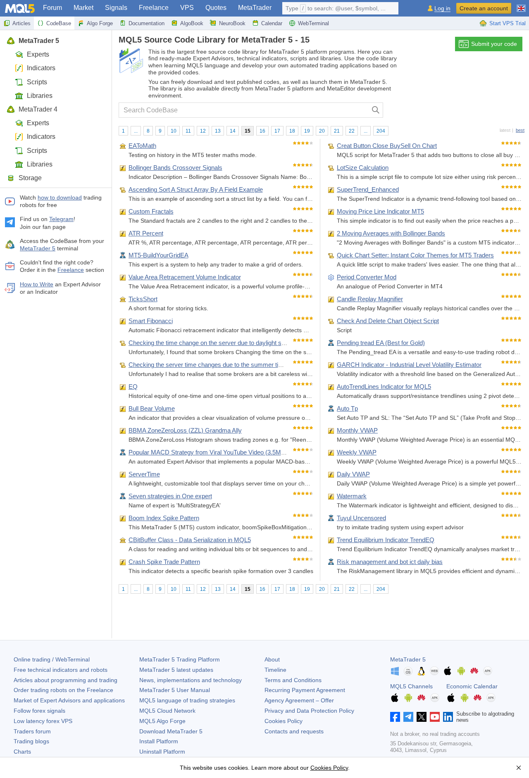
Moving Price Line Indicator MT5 (380, 211)
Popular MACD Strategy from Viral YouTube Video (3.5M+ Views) (217, 452)
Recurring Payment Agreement (304, 690)
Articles (21, 23)
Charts (22, 751)
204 (380, 131)
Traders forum (32, 731)
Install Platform (158, 741)
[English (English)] (521, 5)
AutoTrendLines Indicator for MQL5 (384, 386)
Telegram (61, 219)
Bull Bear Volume (152, 408)
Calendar (271, 23)
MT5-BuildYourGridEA (158, 255)
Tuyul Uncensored (361, 517)
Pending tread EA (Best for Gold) (381, 342)
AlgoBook (191, 23)
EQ (133, 386)
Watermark (352, 496)
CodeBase (58, 23)
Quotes (215, 7)
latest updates (176, 669)
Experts (38, 54)
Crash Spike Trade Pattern (164, 561)
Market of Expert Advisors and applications (69, 700)
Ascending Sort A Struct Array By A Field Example (196, 189)
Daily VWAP (353, 474)
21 (337, 131)
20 (322, 131)
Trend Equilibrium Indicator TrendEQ (385, 539)
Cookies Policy (283, 721)
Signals (116, 7)
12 (203, 131)
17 (277, 131)
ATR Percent (146, 233)
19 (307, 131)
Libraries (39, 95)
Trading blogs (31, 741)
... (136, 131)
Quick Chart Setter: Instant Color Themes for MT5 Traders (415, 255)
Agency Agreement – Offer (299, 700)
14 (233, 131)
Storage (30, 177)
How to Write (36, 284)
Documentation (146, 23)
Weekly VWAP (356, 452)
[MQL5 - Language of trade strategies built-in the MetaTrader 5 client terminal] (20, 8)
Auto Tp (347, 408)
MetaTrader (255, 7)
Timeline (275, 669)
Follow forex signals (39, 710)
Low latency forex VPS (43, 721)
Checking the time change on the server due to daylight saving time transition (232, 342)
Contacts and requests (294, 731)
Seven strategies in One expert (170, 496)
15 (247, 131)
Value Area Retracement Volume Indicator (185, 277)
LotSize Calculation (362, 167)
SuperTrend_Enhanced (368, 189)
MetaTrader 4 (38, 109)
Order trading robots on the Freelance (63, 690)
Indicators (41, 67)
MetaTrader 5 (39, 40)
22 (352, 131)
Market (83, 7)
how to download (60, 197)
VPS (187, 7)
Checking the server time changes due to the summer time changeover (224, 364)
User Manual (174, 690)
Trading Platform (179, 659)
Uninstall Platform (162, 751)
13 (218, 131)
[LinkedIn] (448, 717)
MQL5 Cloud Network (167, 710)
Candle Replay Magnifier (370, 298)
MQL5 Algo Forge (162, 721)
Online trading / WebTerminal (52, 659)
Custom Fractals (151, 211)
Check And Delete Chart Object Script (388, 320)
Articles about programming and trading (65, 680)
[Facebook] (395, 717)
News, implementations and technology (190, 680)
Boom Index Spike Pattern (164, 517)
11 (188, 131)
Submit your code (494, 43)
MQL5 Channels (411, 686)
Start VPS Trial (507, 23)
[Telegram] (408, 717)
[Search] (376, 110)
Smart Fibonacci (151, 320)
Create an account (484, 8)
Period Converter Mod (366, 277)
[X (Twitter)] (422, 717)
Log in (442, 8)
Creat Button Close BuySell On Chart (387, 145)
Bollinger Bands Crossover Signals (175, 167)
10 (173, 131)
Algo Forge (100, 23)
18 (292, 131)
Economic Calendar (472, 686)
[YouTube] (435, 717)
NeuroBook (232, 23)
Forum (52, 7)
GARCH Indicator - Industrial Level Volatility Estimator (409, 364)
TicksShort (143, 298)
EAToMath (142, 145)
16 (262, 131)
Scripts (37, 82)
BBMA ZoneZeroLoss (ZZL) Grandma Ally (185, 430)
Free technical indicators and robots (60, 669)
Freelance (154, 7)
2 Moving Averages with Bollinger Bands (391, 233)
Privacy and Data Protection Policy (309, 710)
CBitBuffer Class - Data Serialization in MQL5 (190, 539)
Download (171, 731)
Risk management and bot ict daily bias (390, 561)
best (520, 130)
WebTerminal (313, 23)
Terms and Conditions (293, 680)
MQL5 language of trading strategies (187, 700)
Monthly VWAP (357, 430)
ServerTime (144, 474)
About (272, 659)
